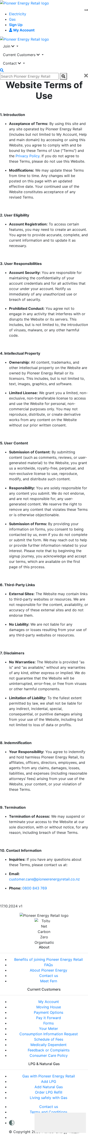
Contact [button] (10, 63)
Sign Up (16, 24)
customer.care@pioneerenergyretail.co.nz (44, 879)
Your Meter (48, 1028)
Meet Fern (48, 981)
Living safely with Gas (48, 1097)
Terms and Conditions (48, 1112)
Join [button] (7, 46)
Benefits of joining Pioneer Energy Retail (48, 959)
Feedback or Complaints (48, 1050)
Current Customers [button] (20, 54)
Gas (12, 19)
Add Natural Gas (49, 1087)
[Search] (63, 76)
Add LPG (48, 1081)
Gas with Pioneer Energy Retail (48, 1076)
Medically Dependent (48, 1044)
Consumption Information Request (48, 1034)
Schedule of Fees (48, 1039)
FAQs (48, 965)
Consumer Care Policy (49, 1055)
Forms (48, 1023)
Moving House (48, 1007)
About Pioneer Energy (48, 970)
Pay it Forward (48, 1018)
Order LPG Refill (48, 1092)
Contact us (48, 975)
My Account (48, 1001)
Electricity (17, 14)
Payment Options (48, 1012)
